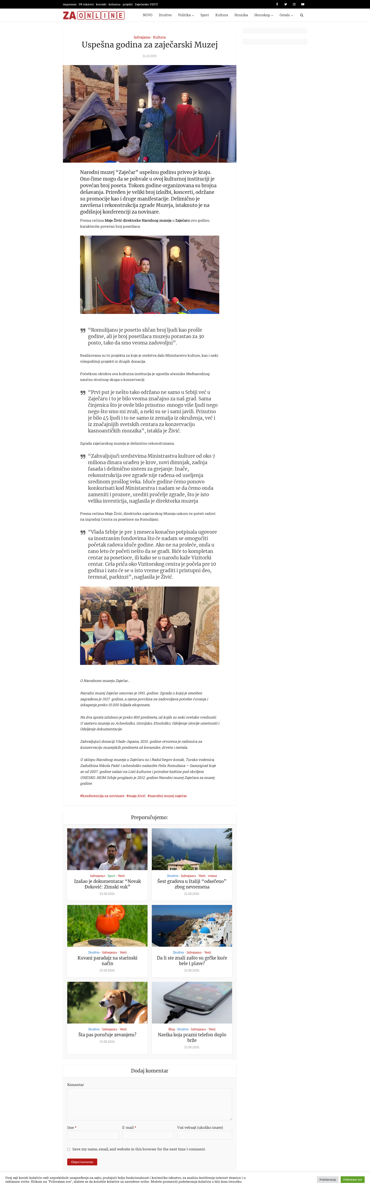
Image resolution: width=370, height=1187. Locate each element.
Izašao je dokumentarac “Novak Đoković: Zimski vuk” (107, 884)
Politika (184, 15)
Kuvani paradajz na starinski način (107, 960)
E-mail (129, 1127)
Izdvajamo (142, 37)
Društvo (165, 15)
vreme (212, 876)
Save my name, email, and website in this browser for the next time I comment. (139, 1149)
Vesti (121, 876)
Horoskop (262, 15)
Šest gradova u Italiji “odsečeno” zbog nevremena (192, 884)
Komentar (75, 1084)
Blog (172, 1029)
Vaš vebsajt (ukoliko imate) (200, 1127)
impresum (70, 4)
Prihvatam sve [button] (352, 1179)
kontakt (101, 4)
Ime (71, 1127)
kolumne (115, 4)
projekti (128, 4)
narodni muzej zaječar (168, 795)
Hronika (241, 15)
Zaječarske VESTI (146, 4)
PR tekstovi (86, 4)
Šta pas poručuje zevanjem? (107, 1034)
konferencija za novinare (103, 795)
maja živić (137, 795)
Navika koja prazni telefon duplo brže (192, 1037)
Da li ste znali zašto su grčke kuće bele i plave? (192, 960)
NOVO (147, 15)
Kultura (221, 15)
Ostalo (285, 15)
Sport (204, 15)
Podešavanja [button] (327, 1179)
